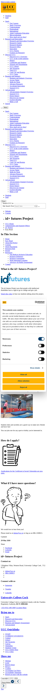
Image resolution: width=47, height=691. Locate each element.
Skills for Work (15, 82)
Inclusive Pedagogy (16, 256)
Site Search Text (8, 206)
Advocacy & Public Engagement (21, 262)
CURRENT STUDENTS (14, 636)
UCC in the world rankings (19, 59)
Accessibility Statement (13, 672)
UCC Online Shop (11, 650)
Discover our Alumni (17, 98)
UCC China (14, 74)
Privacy (7, 667)
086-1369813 (10, 573)
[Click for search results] (39, 206)
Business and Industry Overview (21, 78)
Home (7, 239)
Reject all (23, 387)
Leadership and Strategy (18, 62)
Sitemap (8, 661)
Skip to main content (8, 2)
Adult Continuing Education (19, 33)
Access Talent (14, 80)
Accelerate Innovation (17, 86)
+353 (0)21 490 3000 (8, 608)
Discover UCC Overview (18, 57)
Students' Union (10, 648)
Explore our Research (17, 53)
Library (7, 640)
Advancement (10, 625)
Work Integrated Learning (18, 260)
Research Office (15, 47)
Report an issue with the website (16, 674)
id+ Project (9, 228)
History (12, 60)
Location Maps (21, 608)
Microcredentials (15, 35)
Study (7, 617)
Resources (8, 253)
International (14, 31)
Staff (7, 18)
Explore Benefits (15, 100)
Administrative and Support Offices (17, 226)
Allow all (23, 374)
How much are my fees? (18, 37)
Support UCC (14, 88)
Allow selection (23, 381)
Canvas (7, 644)
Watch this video (6, 294)
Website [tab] (8, 211)
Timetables (9, 646)
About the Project (11, 243)
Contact (8, 264)
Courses (8, 245)
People (7, 251)
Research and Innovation (13, 619)
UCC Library (14, 66)
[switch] (41, 345)
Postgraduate (14, 29)
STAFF (7, 634)
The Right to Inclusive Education (21, 254)
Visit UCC (13, 70)
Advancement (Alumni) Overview (21, 92)
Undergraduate (15, 27)
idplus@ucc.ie (18, 533)
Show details (35, 368)
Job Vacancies (14, 68)
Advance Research (16, 84)
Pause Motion (6, 682)
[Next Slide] (3, 686)
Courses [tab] (8, 213)
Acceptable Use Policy (13, 671)
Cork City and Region (17, 72)
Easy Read (9, 241)
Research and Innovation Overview (22, 41)
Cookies (8, 669)
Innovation (13, 49)
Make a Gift (14, 102)
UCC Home (9, 224)
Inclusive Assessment (17, 258)
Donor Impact (14, 96)
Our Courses (14, 23)
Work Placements (11, 247)
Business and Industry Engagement (17, 623)
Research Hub (10, 249)
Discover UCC (10, 621)
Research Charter (16, 43)
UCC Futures (14, 51)
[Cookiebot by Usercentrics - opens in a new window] (34, 302)
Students (8, 16)
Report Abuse (10, 665)
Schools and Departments (18, 64)
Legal (7, 663)
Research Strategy (16, 45)
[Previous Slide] (18, 681)
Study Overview (15, 25)
